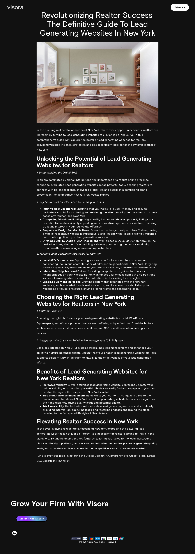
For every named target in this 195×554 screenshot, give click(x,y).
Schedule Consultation (32, 519)
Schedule (180, 7)
